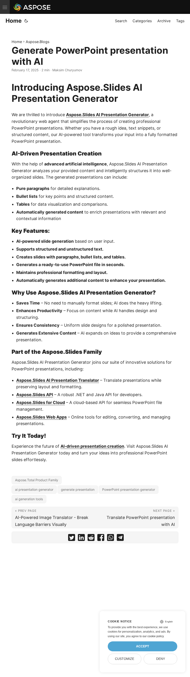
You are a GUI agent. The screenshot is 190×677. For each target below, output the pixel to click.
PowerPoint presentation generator (128, 489)
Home (14, 20)
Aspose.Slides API (34, 394)
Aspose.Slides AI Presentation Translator (57, 380)
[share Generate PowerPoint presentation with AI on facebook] (100, 538)
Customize (124, 659)
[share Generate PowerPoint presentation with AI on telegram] (120, 538)
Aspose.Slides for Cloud (40, 402)
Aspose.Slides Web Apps (41, 417)
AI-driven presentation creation (92, 446)
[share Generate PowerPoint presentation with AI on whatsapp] (110, 538)
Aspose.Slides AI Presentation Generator (107, 114)
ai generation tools (29, 499)
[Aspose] (32, 7)
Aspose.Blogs (37, 41)
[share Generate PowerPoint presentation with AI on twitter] (71, 538)
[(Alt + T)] (26, 21)
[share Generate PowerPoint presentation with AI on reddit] (91, 538)
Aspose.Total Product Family (36, 480)
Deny (160, 659)
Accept (142, 646)
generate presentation (78, 489)
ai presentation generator (34, 489)
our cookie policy (153, 636)
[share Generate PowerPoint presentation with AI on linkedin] (81, 538)
